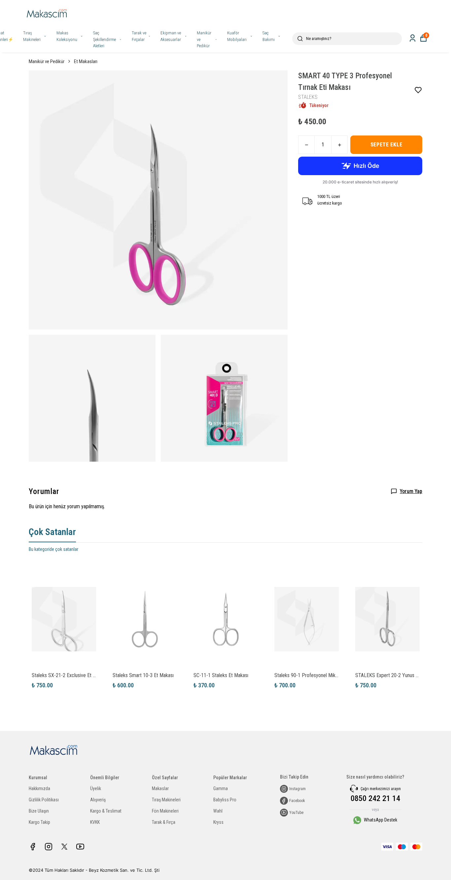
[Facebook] (33, 847)
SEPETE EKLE (386, 144)
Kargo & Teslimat (105, 811)
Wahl (218, 811)
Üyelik (95, 788)
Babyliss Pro (224, 799)
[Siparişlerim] (412, 38)
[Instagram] (48, 847)
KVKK (95, 822)
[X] (64, 847)
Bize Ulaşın (39, 811)
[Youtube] (80, 847)
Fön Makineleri (165, 811)
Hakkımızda (39, 788)
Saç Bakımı (268, 36)
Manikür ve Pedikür (204, 39)
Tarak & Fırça (163, 822)
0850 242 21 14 (375, 798)
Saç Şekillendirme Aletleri (104, 39)
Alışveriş (98, 799)
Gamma (220, 788)
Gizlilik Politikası (44, 799)
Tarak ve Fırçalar (139, 36)
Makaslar (160, 788)
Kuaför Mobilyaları (237, 36)
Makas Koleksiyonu (66, 36)
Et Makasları (85, 61)
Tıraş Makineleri (32, 36)
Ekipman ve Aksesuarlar (170, 36)
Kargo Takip (39, 822)
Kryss (218, 822)
